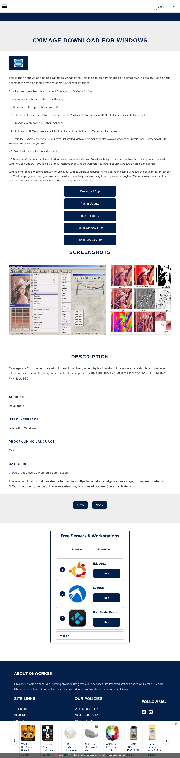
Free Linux (78, 549)
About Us (20, 714)
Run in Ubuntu (90, 203)
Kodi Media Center (106, 612)
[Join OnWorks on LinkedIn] (144, 712)
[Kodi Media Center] (78, 618)
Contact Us (21, 720)
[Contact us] (151, 712)
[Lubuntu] (78, 594)
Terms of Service (85, 720)
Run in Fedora (90, 215)
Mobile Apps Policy (87, 714)
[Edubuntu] (78, 569)
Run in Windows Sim (90, 228)
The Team (20, 708)
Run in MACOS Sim (90, 240)
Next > (100, 504)
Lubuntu (99, 588)
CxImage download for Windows (90, 40)
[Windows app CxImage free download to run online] (18, 63)
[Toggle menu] (4, 6)
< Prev (80, 504)
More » (65, 635)
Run (106, 573)
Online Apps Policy (86, 708)
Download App (90, 191)
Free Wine (104, 549)
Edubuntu (100, 563)
